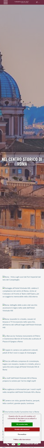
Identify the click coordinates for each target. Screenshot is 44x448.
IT (37, 2)
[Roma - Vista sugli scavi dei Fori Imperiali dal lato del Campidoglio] (22, 278)
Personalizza (22, 434)
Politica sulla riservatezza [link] (22, 439)
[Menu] (5, 2)
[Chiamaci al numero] (7, 444)
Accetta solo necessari (22, 429)
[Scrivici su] (13, 444)
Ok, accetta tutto (22, 424)
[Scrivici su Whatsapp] (19, 444)
